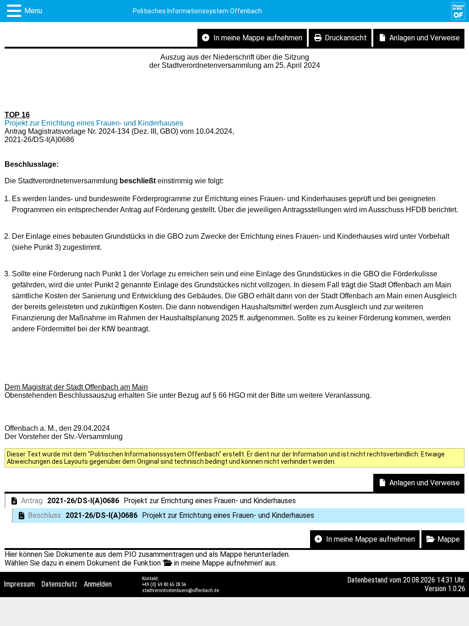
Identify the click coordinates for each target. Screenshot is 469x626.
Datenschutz (59, 584)
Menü (33, 10)
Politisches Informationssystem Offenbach (197, 11)
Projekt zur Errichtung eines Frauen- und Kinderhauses (94, 123)
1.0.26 (456, 588)
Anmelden (98, 584)
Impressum (19, 584)
